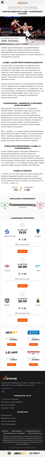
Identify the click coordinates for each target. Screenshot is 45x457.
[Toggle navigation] (2, 2)
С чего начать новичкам (9, 399)
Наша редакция (17, 431)
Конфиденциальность (33, 431)
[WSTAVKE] (22, 2)
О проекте (4, 431)
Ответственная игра (35, 433)
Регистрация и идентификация (12, 402)
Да (4, 205)
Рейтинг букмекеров (8, 424)
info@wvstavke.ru (6, 388)
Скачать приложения (8, 421)
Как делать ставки (7, 408)
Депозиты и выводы (8, 405)
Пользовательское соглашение (14, 433)
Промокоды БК (6, 415)
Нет (40, 205)
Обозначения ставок (8, 418)
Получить (11, 344)
